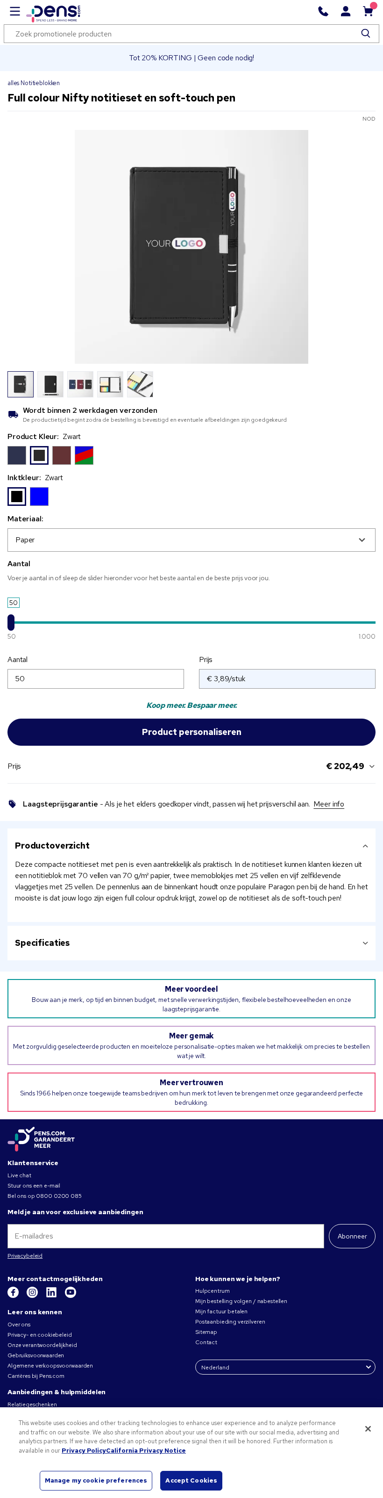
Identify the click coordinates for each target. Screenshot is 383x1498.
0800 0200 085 (58, 1196)
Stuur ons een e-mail (33, 1185)
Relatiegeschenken (32, 1404)
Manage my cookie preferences (96, 1480)
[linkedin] (52, 1296)
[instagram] (33, 1296)
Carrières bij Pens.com (35, 1376)
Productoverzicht (52, 845)
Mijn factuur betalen (221, 1311)
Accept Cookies (191, 1480)
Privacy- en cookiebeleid (39, 1335)
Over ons (18, 1324)
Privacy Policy (84, 1451)
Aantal (17, 659)
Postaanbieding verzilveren (230, 1321)
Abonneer (352, 1236)
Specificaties (42, 942)
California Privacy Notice (146, 1451)
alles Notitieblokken (33, 83)
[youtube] (70, 1296)
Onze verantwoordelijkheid (42, 1345)
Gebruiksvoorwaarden (35, 1355)
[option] (16, 455)
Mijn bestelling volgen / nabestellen (241, 1301)
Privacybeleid (25, 1256)
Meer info (328, 804)
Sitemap (206, 1332)
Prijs (206, 659)
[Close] (368, 1429)
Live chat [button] (19, 1175)
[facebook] (13, 1296)
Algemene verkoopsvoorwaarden (50, 1365)
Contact (206, 1342)
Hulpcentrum (212, 1291)
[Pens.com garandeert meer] (41, 1140)
